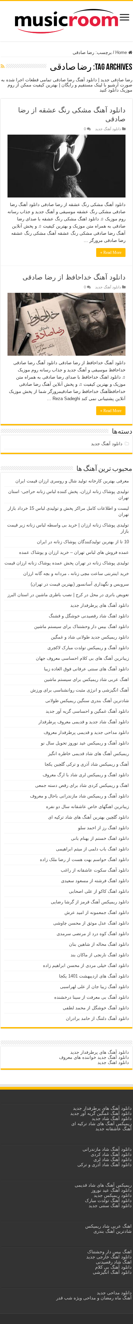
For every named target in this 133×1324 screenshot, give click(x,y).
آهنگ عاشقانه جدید (113, 1128)
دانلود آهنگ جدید (108, 129)
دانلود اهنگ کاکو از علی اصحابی (99, 891)
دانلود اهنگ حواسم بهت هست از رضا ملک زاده (84, 859)
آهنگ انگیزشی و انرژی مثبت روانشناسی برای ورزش (79, 690)
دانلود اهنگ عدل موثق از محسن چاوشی (91, 923)
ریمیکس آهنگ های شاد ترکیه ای (101, 1123)
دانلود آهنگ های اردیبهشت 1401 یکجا (94, 976)
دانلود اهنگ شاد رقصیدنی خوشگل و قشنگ (89, 615)
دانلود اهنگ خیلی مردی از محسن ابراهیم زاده (86, 965)
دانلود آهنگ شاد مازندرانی (107, 1149)
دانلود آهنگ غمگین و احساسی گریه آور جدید (87, 711)
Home (121, 52)
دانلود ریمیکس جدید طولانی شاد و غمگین (90, 637)
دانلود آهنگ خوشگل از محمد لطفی (96, 1007)
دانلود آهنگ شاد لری (112, 1159)
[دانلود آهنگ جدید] (66, 20)
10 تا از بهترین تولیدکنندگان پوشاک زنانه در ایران (83, 541)
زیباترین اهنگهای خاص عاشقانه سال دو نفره (87, 806)
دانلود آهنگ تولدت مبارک (108, 1200)
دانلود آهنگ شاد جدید (112, 1118)
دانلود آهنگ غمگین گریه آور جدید (101, 1113)
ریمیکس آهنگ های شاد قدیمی (102, 1185)
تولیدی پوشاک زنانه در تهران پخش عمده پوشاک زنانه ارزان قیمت (66, 562)
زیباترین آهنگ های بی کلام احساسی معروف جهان (82, 658)
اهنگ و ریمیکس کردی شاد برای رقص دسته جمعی (82, 785)
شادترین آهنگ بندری (112, 1231)
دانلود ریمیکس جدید (112, 1195)
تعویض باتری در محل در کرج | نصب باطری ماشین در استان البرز (68, 594)
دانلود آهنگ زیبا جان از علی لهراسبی (94, 986)
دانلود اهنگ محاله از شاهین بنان (99, 944)
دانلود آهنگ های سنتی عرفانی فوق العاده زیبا (86, 668)
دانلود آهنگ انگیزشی (112, 1272)
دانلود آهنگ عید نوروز (111, 1190)
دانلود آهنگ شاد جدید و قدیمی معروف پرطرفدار (84, 721)
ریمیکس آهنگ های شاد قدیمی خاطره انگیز (88, 753)
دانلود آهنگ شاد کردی (111, 1154)
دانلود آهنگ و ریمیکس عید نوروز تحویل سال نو (85, 743)
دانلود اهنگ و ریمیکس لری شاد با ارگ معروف (86, 774)
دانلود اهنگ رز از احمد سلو (103, 827)
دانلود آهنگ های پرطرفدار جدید (99, 605)
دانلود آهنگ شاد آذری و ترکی (104, 1164)
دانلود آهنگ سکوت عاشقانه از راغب (95, 870)
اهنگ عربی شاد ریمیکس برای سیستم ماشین (86, 679)
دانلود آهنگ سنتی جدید (110, 1205)
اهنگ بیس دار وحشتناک (109, 1251)
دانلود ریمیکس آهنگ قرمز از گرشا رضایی (90, 901)
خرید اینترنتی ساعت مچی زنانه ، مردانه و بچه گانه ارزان (76, 573)
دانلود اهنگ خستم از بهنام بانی (100, 838)
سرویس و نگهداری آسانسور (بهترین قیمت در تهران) (80, 584)
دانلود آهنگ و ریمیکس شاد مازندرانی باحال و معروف (79, 796)
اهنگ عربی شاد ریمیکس (108, 1226)
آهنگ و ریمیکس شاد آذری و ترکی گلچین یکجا (87, 764)
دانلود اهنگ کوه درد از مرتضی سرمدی (93, 933)
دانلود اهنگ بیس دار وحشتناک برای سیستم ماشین (81, 626)
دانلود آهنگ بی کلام (113, 1267)
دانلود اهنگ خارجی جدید (108, 1256)
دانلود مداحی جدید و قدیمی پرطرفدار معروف (86, 732)
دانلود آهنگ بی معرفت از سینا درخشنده (91, 997)
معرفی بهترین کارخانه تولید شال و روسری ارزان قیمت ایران (72, 480)
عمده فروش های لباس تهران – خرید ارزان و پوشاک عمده (74, 552)
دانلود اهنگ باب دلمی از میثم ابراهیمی (92, 848)
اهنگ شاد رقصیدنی (113, 1262)
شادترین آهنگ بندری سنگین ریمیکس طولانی (87, 700)
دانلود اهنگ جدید (113, 1062)
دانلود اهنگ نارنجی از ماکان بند (100, 954)
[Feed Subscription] (2, 66)
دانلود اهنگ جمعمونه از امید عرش (96, 912)
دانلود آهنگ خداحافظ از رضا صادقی (74, 277)
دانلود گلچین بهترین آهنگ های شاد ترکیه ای (88, 817)
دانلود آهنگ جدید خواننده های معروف (93, 1057)
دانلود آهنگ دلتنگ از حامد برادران (97, 1018)
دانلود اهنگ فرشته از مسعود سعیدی (95, 880)
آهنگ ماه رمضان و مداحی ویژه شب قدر (94, 1297)
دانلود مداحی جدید (114, 1292)
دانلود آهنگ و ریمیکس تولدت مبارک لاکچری (88, 647)
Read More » (110, 252)
